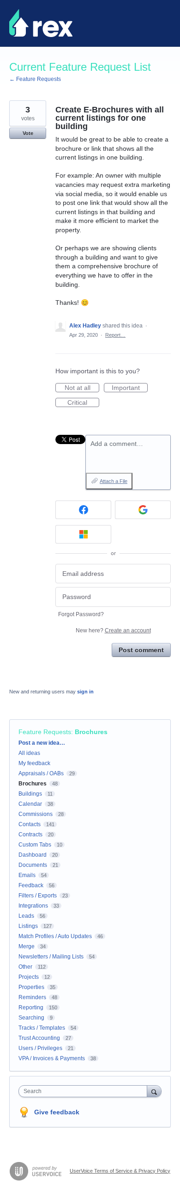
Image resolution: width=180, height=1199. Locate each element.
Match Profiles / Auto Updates (55, 936)
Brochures (91, 731)
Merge (26, 946)
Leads (26, 916)
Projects (28, 977)
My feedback (34, 763)
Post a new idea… (41, 743)
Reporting (30, 1007)
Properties (31, 987)
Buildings (30, 794)
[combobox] (85, 1091)
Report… (115, 335)
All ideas (29, 753)
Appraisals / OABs (41, 773)
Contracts (30, 834)
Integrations (33, 905)
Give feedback (56, 1112)
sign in (85, 691)
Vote (28, 133)
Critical (83, 403)
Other (25, 967)
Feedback (30, 885)
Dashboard (32, 855)
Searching (31, 1017)
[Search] (154, 1091)
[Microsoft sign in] (83, 534)
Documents (32, 865)
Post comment (141, 650)
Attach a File (113, 481)
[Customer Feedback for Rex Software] (40, 23)
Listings (28, 926)
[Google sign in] (143, 510)
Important (130, 388)
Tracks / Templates (41, 1028)
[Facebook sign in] (83, 510)
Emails (27, 875)
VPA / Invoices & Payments (51, 1058)
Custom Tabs (34, 844)
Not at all (82, 388)
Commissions (35, 814)
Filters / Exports (37, 895)
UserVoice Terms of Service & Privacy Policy (120, 1171)
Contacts (29, 824)
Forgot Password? (81, 614)
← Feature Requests (35, 79)
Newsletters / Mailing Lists (51, 956)
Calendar (30, 804)
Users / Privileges (40, 1048)
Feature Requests (44, 731)
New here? (113, 630)
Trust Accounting (39, 1038)
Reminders (32, 997)
